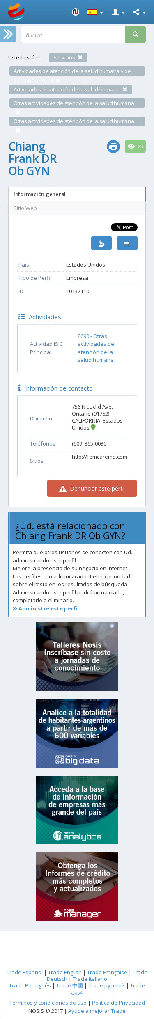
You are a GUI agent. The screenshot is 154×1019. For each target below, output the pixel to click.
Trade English (65, 972)
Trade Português (30, 985)
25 (140, 146)
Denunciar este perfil (96, 488)
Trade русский (106, 985)
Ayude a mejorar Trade (97, 1010)
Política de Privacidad (118, 1002)
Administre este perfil (48, 608)
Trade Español (25, 972)
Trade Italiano (90, 978)
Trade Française (107, 972)
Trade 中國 (69, 985)
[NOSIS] (75, 12)
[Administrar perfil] (101, 243)
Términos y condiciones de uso (48, 1002)
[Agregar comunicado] (127, 243)
